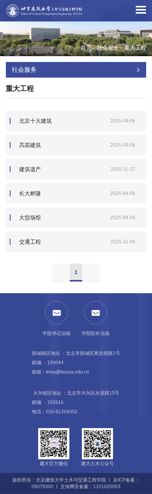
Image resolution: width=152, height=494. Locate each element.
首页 (86, 47)
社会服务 (108, 47)
